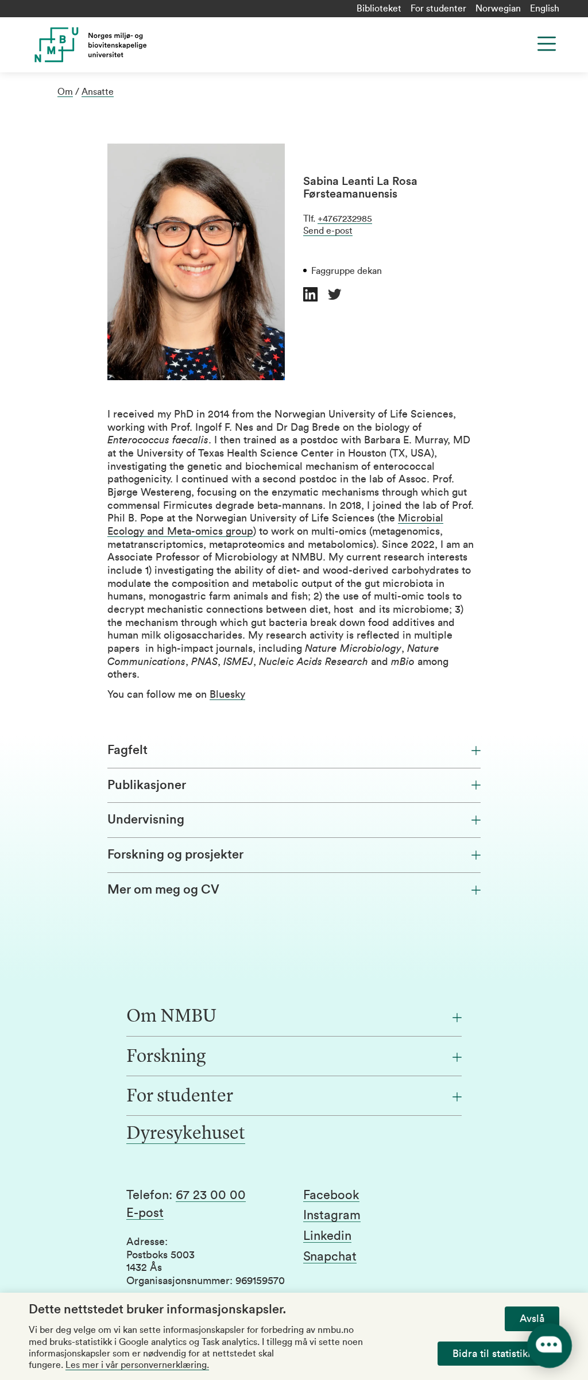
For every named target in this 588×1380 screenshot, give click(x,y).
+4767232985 (345, 218)
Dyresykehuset (185, 1134)
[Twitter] (334, 294)
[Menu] (546, 43)
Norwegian (498, 8)
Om (65, 91)
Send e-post (328, 230)
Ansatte (98, 91)
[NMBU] (158, 44)
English (544, 8)
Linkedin (327, 1236)
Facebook (331, 1195)
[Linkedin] (310, 294)
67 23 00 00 (211, 1195)
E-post (145, 1213)
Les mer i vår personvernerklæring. (137, 1365)
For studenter (438, 8)
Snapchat (330, 1256)
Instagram (332, 1215)
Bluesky (227, 694)
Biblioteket (379, 8)
